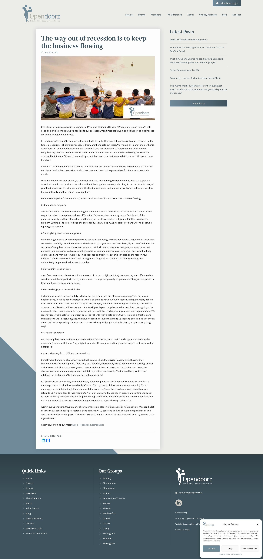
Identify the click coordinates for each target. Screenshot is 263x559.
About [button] (190, 14)
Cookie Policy (225, 554)
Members (156, 14)
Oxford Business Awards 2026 (184, 70)
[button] (257, 524)
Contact (236, 14)
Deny (230, 548)
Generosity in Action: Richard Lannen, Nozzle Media (195, 78)
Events (141, 14)
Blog (224, 14)
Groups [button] (129, 14)
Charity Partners (208, 14)
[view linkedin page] (178, 502)
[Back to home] (41, 14)
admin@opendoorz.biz (190, 492)
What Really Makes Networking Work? (189, 39)
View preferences (249, 548)
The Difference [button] (174, 14)
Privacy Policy (236, 554)
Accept (211, 548)
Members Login (229, 3)
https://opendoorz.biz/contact (88, 424)
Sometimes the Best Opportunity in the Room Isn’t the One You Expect (197, 49)
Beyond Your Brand (199, 524)
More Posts (198, 103)
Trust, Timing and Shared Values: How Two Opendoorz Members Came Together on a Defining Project (196, 60)
